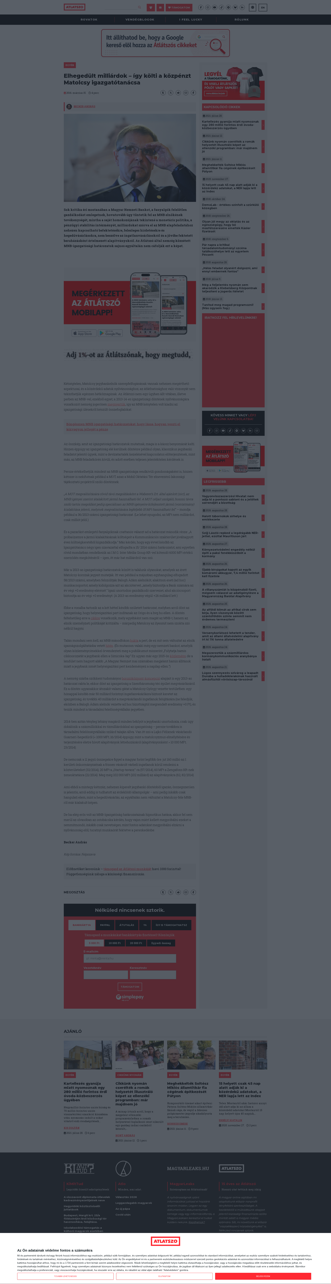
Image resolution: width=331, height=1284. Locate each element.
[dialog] (165, 1258)
